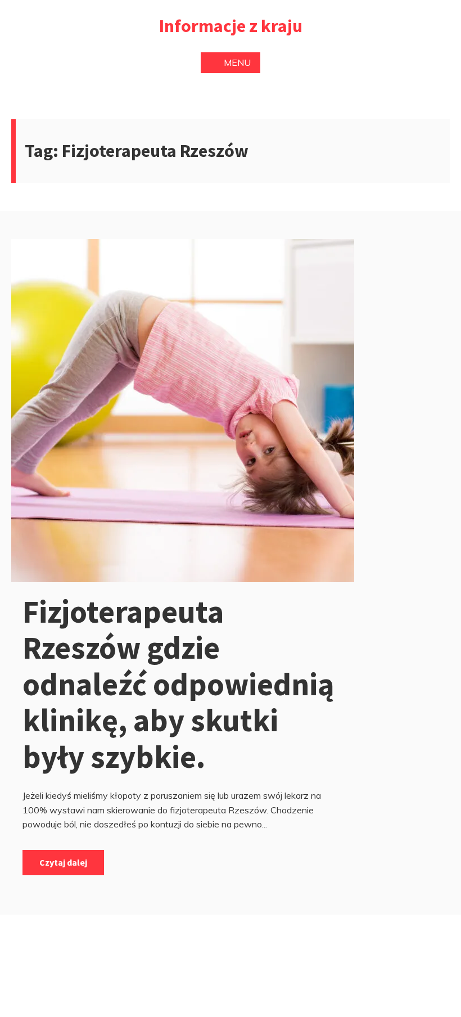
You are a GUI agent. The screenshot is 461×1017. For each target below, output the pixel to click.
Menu (237, 62)
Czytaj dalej (63, 862)
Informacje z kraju (230, 26)
